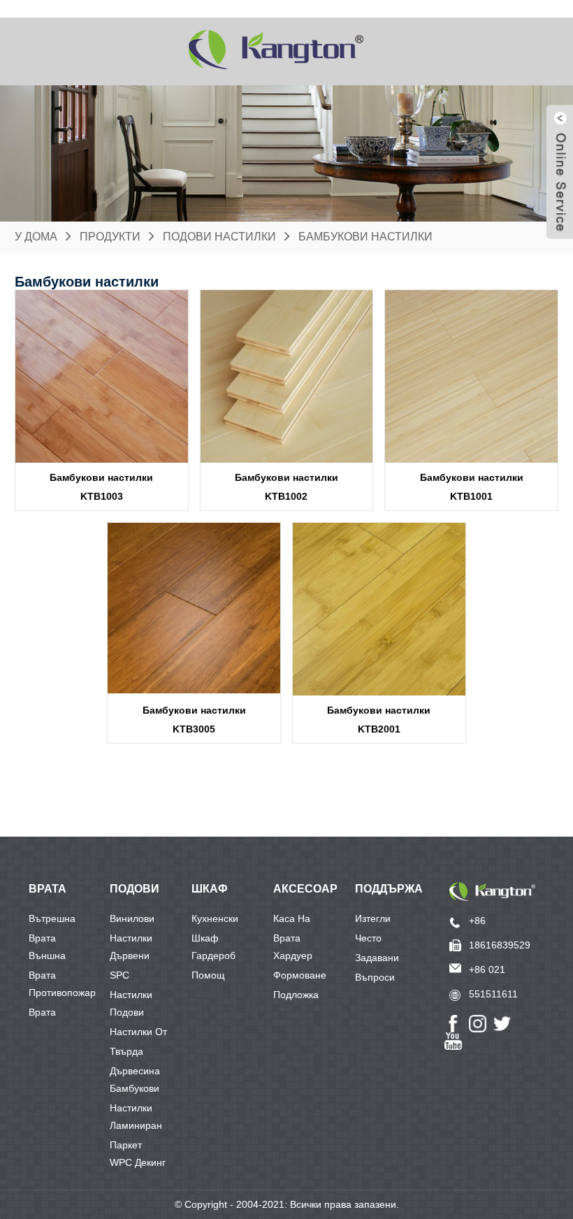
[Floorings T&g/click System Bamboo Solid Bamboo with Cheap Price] (194, 609)
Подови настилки (219, 237)
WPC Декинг (138, 1162)
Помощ (208, 975)
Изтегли (373, 918)
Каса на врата (291, 920)
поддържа (389, 889)
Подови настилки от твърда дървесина (138, 1014)
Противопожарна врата (68, 994)
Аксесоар (305, 889)
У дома (36, 237)
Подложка (296, 994)
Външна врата (47, 957)
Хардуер (292, 955)
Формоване (299, 975)
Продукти (110, 237)
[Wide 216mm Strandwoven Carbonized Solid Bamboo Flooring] (101, 376)
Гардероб (213, 955)
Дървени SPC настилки (131, 957)
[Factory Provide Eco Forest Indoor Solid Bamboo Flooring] (287, 376)
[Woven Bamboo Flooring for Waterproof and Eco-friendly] (379, 609)
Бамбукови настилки (365, 237)
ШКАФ (209, 889)
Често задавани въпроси (377, 940)
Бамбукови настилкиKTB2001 (378, 720)
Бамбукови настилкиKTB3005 (194, 720)
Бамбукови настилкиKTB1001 (471, 487)
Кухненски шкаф (214, 920)
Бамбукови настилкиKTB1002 (286, 487)
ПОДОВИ (134, 889)
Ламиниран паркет (136, 1127)
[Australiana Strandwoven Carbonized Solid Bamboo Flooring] (471, 376)
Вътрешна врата (52, 920)
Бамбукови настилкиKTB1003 (101, 487)
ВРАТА (47, 889)
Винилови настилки (132, 920)
